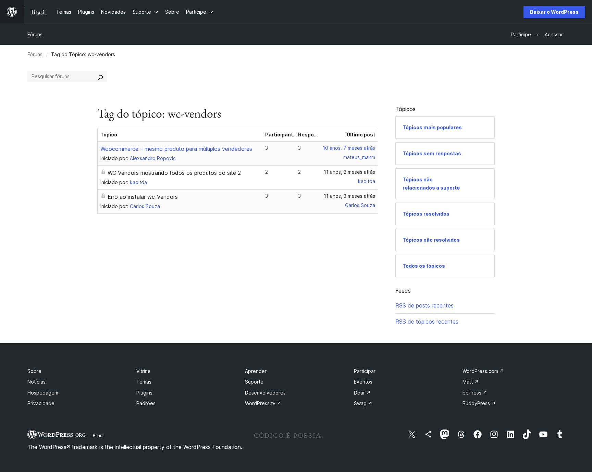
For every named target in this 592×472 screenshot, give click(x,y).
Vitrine (143, 371)
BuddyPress (479, 403)
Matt (471, 382)
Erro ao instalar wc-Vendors (143, 196)
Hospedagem (42, 393)
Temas (143, 382)
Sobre (34, 371)
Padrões (146, 403)
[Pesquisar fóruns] (100, 76)
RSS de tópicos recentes (426, 321)
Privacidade (40, 403)
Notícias (36, 382)
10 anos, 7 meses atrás (349, 148)
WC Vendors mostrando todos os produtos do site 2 (174, 172)
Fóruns (34, 34)
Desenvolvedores (265, 393)
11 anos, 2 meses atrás (349, 172)
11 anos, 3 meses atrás (349, 196)
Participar (364, 371)
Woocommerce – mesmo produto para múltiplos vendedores (176, 148)
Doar (362, 393)
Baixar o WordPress (554, 12)
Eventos (363, 382)
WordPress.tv (263, 403)
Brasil (98, 435)
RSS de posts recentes (424, 305)
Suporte (254, 382)
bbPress (475, 393)
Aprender (256, 371)
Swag (363, 403)
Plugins (144, 393)
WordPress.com (483, 371)
